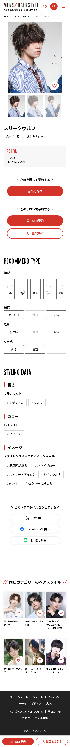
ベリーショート (19, 697)
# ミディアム (15, 402)
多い (56, 332)
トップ (7, 16)
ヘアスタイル (22, 16)
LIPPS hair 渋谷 (16, 162)
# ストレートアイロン (21, 474)
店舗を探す (35, 191)
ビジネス (36, 703)
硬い (56, 315)
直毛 (13, 349)
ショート (38, 697)
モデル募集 (41, 718)
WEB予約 (20, 741)
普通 (35, 314)
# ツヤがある (52, 474)
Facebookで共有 (39, 529)
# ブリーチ (14, 434)
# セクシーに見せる (39, 483)
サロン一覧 (54, 711)
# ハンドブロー (45, 465)
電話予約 (38, 233)
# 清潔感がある (17, 465)
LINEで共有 (38, 540)
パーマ (23, 703)
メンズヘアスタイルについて (26, 711)
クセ (56, 349)
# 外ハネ (12, 483)
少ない (14, 332)
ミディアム (54, 697)
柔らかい (14, 315)
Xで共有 (38, 518)
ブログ (26, 718)
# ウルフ (37, 402)
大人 (49, 703)
